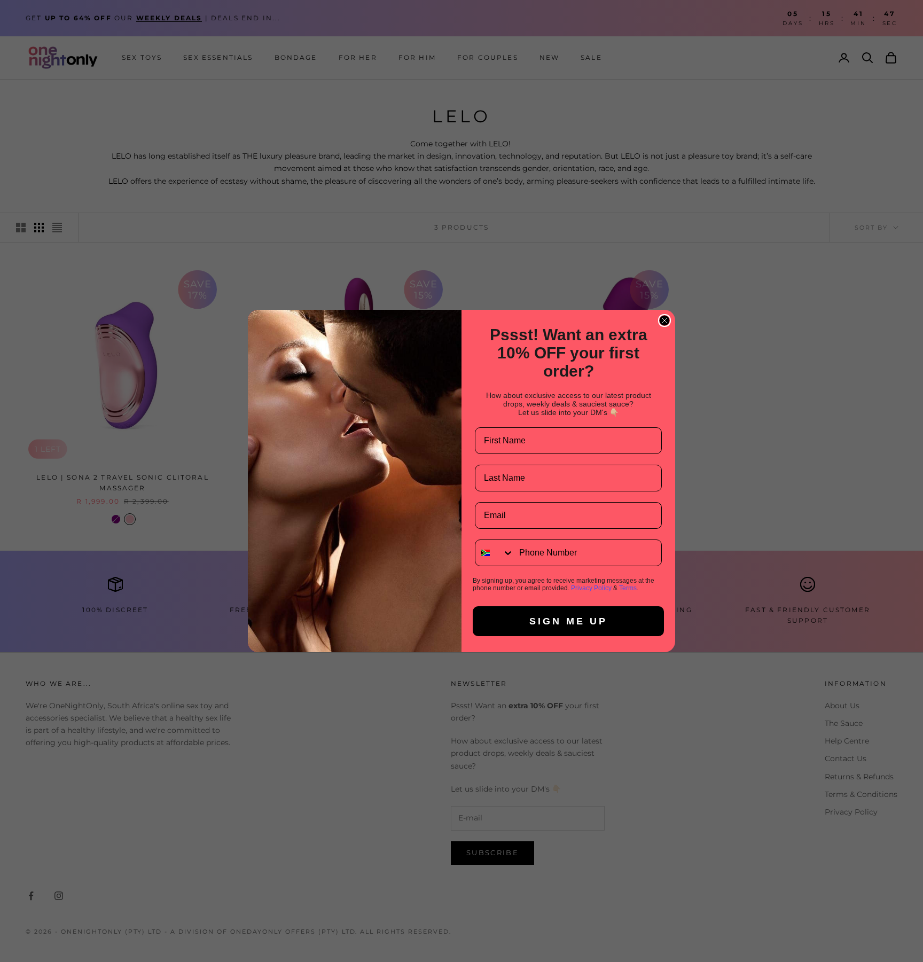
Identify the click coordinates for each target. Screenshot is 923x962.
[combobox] (494, 553)
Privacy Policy (591, 588)
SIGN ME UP (568, 621)
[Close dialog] (664, 320)
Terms (628, 588)
